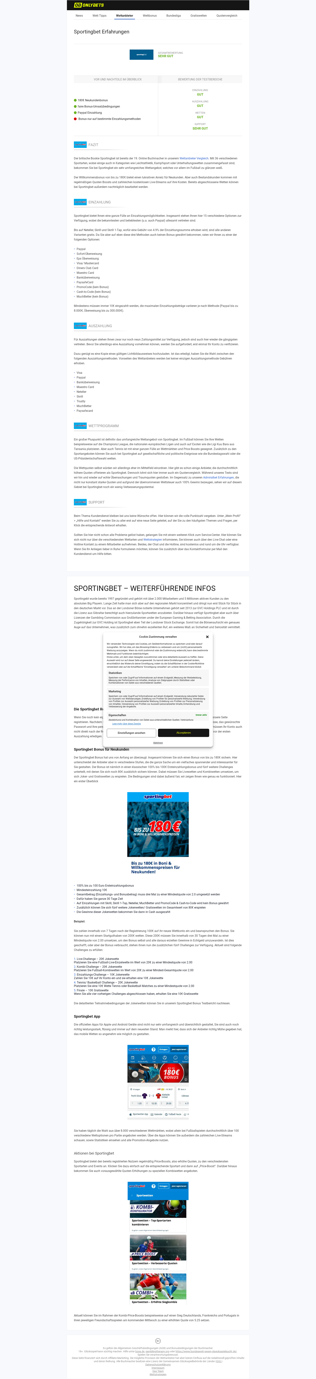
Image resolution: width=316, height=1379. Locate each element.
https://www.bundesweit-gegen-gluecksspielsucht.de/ (206, 1351)
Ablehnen (158, 742)
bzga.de (139, 1351)
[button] (207, 637)
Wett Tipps (99, 15)
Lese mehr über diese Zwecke (126, 723)
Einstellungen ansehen (131, 733)
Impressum (158, 1367)
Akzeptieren (183, 732)
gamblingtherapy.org (157, 1351)
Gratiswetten (199, 15)
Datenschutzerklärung (158, 1364)
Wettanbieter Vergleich (194, 158)
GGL (218, 1361)
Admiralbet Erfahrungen (218, 477)
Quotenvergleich (227, 15)
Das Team (158, 1371)
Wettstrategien (152, 539)
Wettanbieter (124, 15)
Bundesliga (173, 15)
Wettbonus (150, 15)
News (79, 15)
